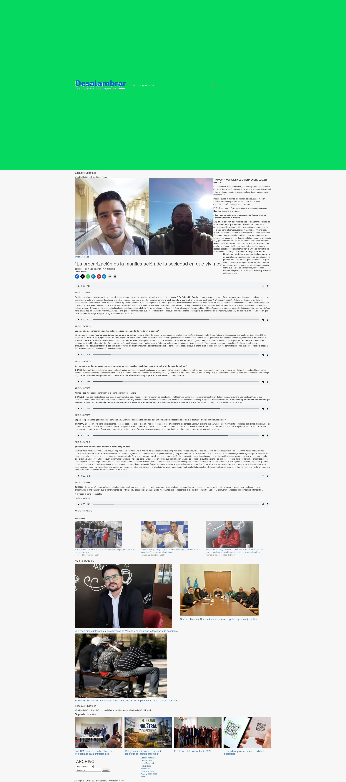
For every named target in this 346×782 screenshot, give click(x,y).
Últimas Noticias (148, 757)
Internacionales (147, 771)
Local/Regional (147, 763)
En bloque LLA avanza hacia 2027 (192, 751)
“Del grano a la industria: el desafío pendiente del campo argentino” (143, 752)
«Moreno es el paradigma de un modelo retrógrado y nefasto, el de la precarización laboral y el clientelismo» (170, 550)
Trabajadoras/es (82, 256)
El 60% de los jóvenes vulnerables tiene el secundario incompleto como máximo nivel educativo (126, 700)
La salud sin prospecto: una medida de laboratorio (244, 752)
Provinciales (146, 765)
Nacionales (145, 768)
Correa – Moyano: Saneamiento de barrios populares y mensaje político (218, 619)
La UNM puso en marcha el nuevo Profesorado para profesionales (93, 752)
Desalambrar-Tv (147, 760)
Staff (143, 776)
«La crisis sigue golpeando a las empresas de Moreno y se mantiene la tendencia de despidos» (126, 631)
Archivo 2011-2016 (149, 774)
